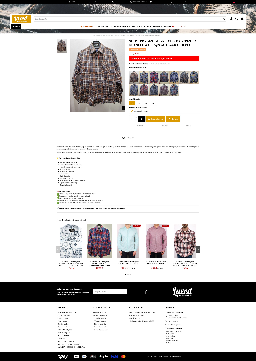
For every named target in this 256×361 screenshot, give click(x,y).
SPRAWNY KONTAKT (122, 2)
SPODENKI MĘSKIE (65, 330)
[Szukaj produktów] (224, 19)
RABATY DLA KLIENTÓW (179, 2)
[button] (125, 274)
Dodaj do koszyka (157, 119)
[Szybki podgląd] (62, 230)
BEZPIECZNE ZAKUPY (104, 2)
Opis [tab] (123, 138)
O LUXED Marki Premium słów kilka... (143, 312)
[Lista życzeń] (237, 19)
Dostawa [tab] (140, 125)
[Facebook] (146, 292)
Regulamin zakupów (100, 312)
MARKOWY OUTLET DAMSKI (69, 344)
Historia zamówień (100, 324)
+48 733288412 (173, 321)
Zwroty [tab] (188, 125)
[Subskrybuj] (124, 291)
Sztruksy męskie (63, 324)
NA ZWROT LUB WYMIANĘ (80, 2)
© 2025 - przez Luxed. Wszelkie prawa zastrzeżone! (164, 356)
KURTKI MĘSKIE (64, 332)
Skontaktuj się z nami (101, 330)
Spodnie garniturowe (64, 327)
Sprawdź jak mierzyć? (141, 111)
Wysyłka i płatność (100, 318)
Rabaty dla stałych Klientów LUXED (142, 321)
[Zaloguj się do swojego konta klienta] (231, 19)
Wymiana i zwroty (100, 321)
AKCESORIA (62, 338)
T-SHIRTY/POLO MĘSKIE (67, 312)
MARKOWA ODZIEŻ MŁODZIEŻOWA (71, 347)
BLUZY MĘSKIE (64, 315)
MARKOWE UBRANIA (66, 341)
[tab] (131, 138)
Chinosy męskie (63, 318)
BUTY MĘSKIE (63, 335)
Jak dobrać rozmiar (136, 318)
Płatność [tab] (165, 125)
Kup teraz (175, 119)
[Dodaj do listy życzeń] (141, 119)
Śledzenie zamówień (100, 327)
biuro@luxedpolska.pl (175, 325)
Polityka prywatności (101, 315)
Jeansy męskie (62, 321)
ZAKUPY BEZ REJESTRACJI (161, 2)
